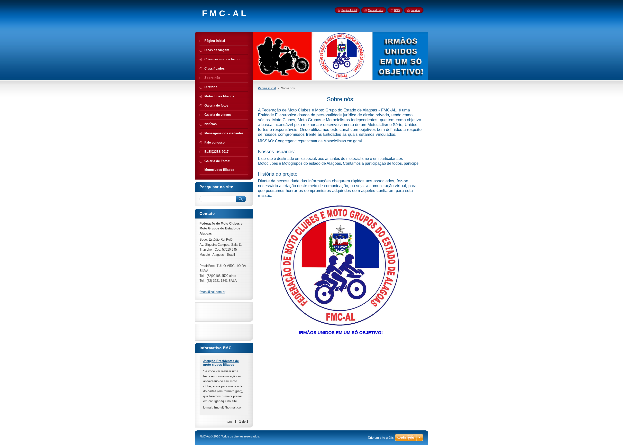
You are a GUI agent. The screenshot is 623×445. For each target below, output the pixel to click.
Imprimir (415, 10)
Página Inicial (349, 10)
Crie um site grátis (381, 437)
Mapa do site (375, 10)
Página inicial (267, 88)
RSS (397, 10)
